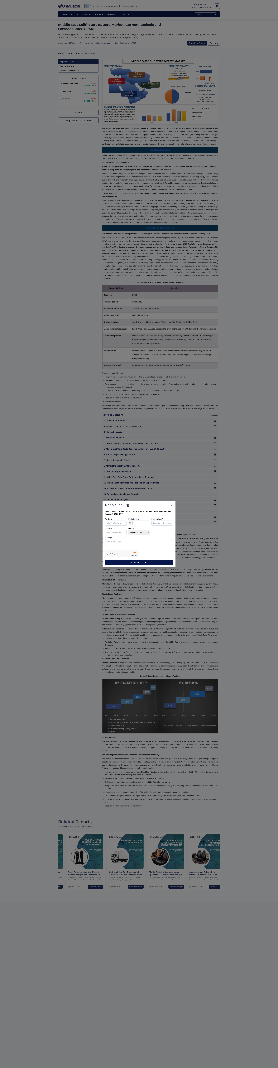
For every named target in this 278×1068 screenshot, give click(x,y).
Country (131, 528)
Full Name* (109, 519)
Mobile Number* (134, 519)
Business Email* (157, 519)
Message (108, 538)
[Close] (171, 505)
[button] (130, 523)
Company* (109, 528)
